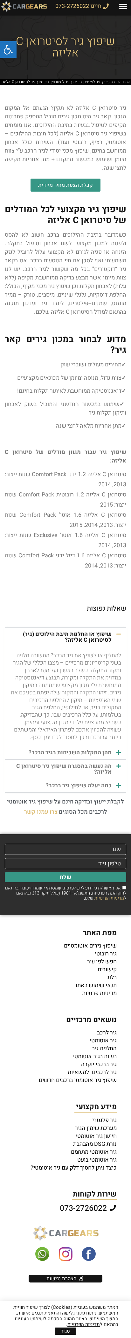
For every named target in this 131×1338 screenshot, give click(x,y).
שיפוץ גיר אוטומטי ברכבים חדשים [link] (78, 1080)
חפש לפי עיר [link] (102, 962)
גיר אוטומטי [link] (103, 1041)
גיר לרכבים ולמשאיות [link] (92, 1072)
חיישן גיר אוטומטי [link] (96, 1136)
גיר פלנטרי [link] (104, 1120)
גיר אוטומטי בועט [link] (97, 1160)
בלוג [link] (112, 977)
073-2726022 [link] (84, 1208)
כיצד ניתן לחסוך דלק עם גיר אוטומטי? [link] (74, 1168)
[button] (123, 6)
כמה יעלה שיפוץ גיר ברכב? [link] (79, 785)
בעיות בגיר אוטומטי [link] (95, 1056)
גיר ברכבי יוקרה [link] (99, 1064)
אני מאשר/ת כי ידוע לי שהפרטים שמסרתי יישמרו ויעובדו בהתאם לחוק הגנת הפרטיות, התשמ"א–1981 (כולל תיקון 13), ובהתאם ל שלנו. (65, 893)
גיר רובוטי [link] (106, 954)
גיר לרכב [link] (107, 1033)
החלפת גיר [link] (104, 1049)
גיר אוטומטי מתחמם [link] (94, 1152)
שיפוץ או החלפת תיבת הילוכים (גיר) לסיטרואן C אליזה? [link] (67, 637)
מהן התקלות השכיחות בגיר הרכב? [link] (70, 752)
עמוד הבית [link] (122, 82)
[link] (8, 49)
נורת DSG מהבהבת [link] (95, 1144)
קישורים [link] (107, 970)
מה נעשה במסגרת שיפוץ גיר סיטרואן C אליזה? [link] (64, 769)
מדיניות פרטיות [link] (99, 993)
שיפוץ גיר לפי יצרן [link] (96, 82)
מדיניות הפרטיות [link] (109, 898)
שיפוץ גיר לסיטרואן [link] (65, 82)
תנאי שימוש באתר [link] (95, 985)
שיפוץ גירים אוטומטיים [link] (90, 946)
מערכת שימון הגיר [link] (96, 1128)
